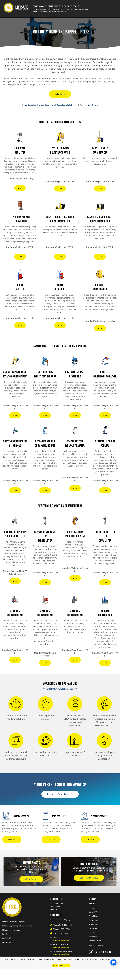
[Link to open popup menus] (114, 9)
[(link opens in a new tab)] (91, 952)
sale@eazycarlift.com (61, 940)
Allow (55, 965)
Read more (64, 965)
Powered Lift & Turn (88, 105)
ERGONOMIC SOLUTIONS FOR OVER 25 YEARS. (56, 6)
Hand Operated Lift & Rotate (64, 105)
